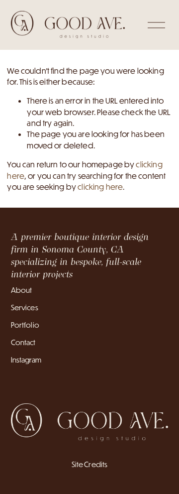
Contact (23, 342)
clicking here (100, 187)
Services (24, 307)
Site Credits (90, 464)
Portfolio (25, 325)
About (21, 290)
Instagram (26, 360)
